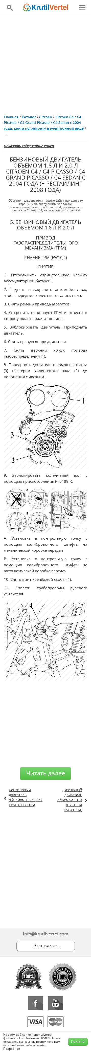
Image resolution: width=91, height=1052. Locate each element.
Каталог (29, 117)
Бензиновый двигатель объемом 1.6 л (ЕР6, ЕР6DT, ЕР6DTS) (25, 797)
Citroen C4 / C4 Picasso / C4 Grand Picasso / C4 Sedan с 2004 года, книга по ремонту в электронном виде (44, 123)
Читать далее (45, 773)
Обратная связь (45, 945)
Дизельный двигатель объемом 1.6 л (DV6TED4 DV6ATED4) (69, 799)
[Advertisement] (45, 63)
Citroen (45, 117)
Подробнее (11, 1048)
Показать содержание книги (29, 145)
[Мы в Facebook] (35, 1003)
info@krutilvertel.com (45, 934)
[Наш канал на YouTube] (55, 1003)
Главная (11, 117)
